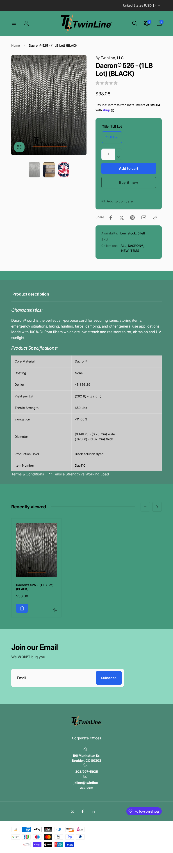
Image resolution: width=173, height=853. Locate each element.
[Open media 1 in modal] (48, 105)
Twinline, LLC (110, 57)
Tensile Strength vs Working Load (81, 474)
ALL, (124, 246)
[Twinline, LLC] (86, 726)
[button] (14, 23)
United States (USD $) (139, 5)
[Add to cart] (22, 608)
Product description (30, 294)
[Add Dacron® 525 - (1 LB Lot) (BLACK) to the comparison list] (55, 610)
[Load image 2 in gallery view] (49, 169)
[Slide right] (157, 506)
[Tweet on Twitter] (121, 217)
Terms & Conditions (28, 474)
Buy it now (128, 182)
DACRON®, (136, 246)
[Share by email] (144, 217)
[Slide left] (145, 506)
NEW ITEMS (130, 250)
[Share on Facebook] (111, 217)
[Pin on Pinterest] (132, 217)
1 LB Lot (112, 137)
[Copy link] (155, 217)
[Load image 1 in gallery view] (34, 169)
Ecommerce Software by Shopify (144, 828)
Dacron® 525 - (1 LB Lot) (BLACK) (35, 587)
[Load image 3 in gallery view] (63, 169)
